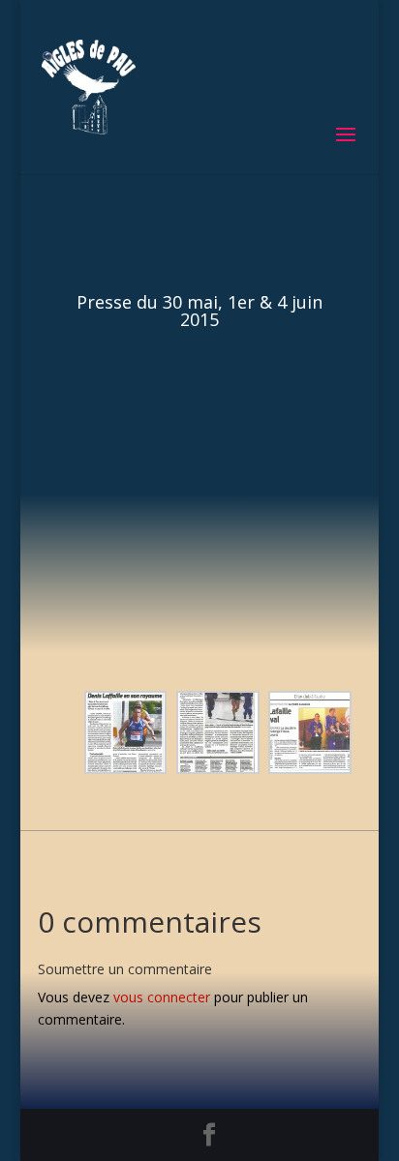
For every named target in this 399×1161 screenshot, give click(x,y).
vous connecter (161, 997)
